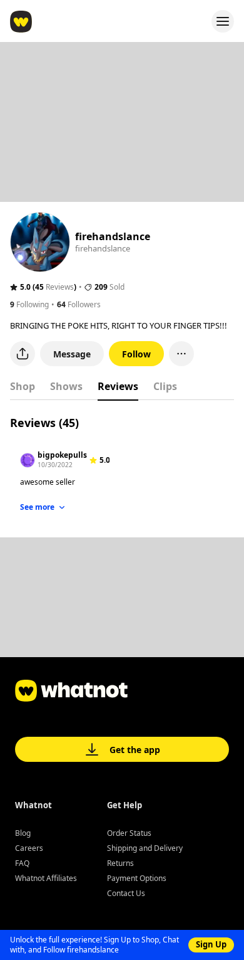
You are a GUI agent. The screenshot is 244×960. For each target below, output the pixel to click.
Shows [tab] (66, 386)
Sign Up (211, 944)
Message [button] (72, 354)
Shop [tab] (22, 386)
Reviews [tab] (118, 386)
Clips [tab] (165, 386)
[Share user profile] (22, 353)
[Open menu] (222, 21)
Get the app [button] (134, 750)
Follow (136, 354)
